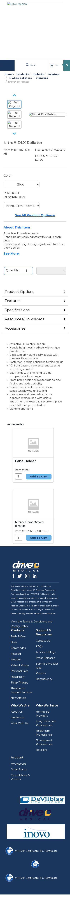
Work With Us (19, 723)
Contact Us (43, 640)
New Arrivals (18, 697)
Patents (41, 673)
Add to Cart (39, 476)
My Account (18, 763)
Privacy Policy (19, 626)
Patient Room (20, 665)
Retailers (41, 749)
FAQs (39, 646)
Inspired (16, 653)
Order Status (19, 769)
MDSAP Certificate (27, 851)
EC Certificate (49, 851)
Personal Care (19, 671)
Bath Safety (18, 636)
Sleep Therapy (19, 682)
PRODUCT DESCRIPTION (14, 195)
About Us (16, 711)
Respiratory (18, 676)
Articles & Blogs (45, 652)
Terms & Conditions (35, 621)
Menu (7, 65)
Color (8, 175)
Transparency (44, 679)
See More (12, 253)
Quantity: (12, 270)
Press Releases (45, 658)
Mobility (16, 659)
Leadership (18, 717)
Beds (14, 642)
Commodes (18, 648)
